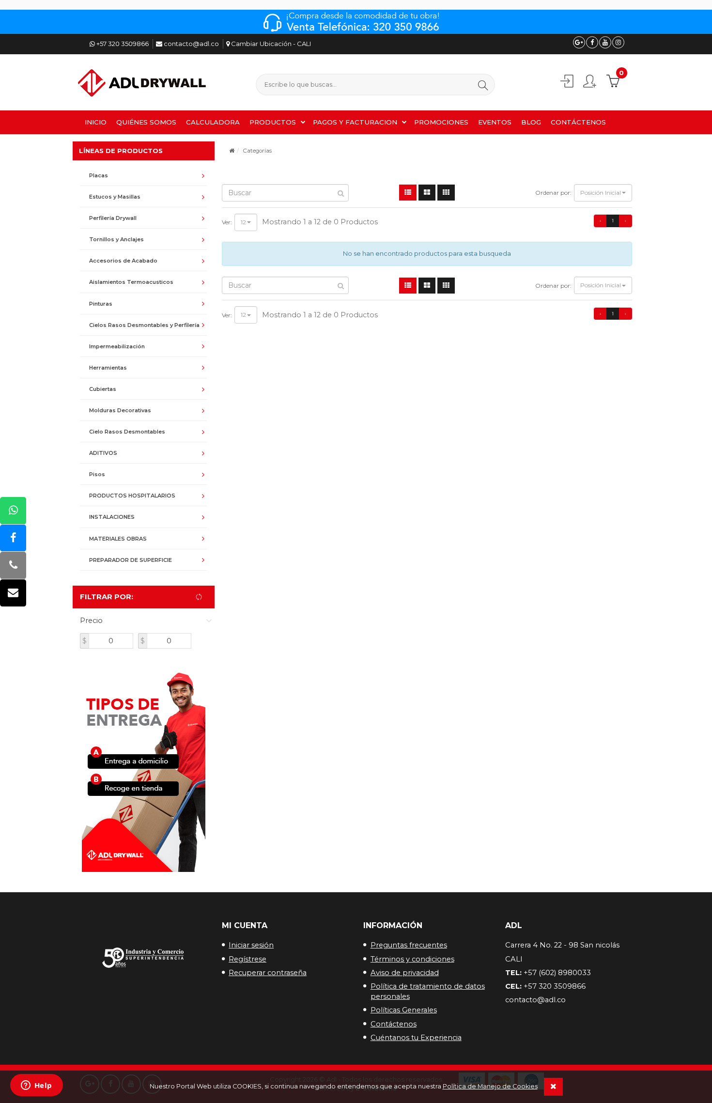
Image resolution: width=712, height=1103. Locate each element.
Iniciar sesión (251, 945)
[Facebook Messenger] (13, 538)
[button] (483, 85)
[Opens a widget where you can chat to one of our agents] (36, 1086)
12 (243, 222)
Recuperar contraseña (268, 972)
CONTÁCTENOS (578, 122)
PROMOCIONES (441, 122)
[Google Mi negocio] (579, 42)
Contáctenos (394, 1024)
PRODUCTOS (272, 122)
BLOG (531, 122)
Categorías (257, 150)
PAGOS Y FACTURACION (355, 122)
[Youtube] (605, 42)
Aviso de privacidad (405, 972)
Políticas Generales (404, 1010)
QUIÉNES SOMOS (146, 122)
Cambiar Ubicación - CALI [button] (270, 43)
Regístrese (247, 959)
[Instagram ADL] (618, 42)
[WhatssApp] (13, 511)
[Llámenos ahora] (13, 565)
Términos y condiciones (412, 959)
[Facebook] (592, 42)
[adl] (143, 83)
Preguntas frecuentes (409, 945)
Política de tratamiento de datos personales (428, 991)
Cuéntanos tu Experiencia (416, 1037)
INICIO (96, 122)
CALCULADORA (213, 122)
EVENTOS (494, 122)
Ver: (227, 222)
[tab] (143, 175)
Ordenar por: (553, 192)
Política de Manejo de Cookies (490, 1086)
